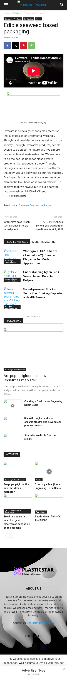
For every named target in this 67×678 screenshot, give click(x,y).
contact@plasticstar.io (40, 622)
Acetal (38, 479)
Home (7, 13)
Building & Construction (10, 261)
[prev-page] (6, 306)
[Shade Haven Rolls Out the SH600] (12, 440)
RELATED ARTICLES (17, 241)
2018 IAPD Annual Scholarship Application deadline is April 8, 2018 (49, 225)
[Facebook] (7, 45)
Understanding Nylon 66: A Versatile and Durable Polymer (41, 276)
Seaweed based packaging (36, 205)
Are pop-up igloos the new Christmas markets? (25, 378)
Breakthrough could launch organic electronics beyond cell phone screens (42, 422)
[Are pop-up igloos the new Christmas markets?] (33, 349)
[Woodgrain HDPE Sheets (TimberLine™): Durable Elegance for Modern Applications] (12, 256)
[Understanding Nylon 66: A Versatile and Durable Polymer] (12, 276)
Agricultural (41, 512)
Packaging (28, 19)
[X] (15, 45)
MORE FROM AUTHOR (44, 241)
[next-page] (11, 306)
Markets (17, 13)
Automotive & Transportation (11, 280)
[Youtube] (43, 646)
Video (38, 19)
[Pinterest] (23, 45)
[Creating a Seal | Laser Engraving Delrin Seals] (12, 406)
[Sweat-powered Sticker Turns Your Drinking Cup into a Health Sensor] (12, 298)
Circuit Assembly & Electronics (13, 511)
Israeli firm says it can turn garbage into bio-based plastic (17, 225)
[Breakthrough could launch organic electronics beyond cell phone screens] (12, 423)
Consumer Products (34, 13)
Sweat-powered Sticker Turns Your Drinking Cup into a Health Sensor (42, 293)
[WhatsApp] (31, 45)
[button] (6, 5)
